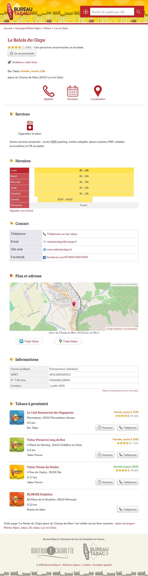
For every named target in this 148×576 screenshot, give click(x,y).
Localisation (98, 99)
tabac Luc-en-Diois (44, 527)
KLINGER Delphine (40, 494)
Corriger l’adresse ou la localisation (121, 329)
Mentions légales (72, 565)
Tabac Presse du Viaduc (43, 467)
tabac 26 (26, 527)
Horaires (72, 99)
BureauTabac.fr (21, 11)
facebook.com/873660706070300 (67, 257)
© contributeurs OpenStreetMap (124, 284)
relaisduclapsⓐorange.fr (62, 241)
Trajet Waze (31, 341)
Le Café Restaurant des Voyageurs (50, 412)
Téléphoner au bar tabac (62, 234)
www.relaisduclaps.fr (59, 249)
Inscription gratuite (102, 565)
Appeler (48, 99)
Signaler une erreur (21, 210)
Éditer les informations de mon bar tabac (120, 391)
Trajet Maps (70, 341)
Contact (86, 565)
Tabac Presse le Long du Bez (46, 440)
